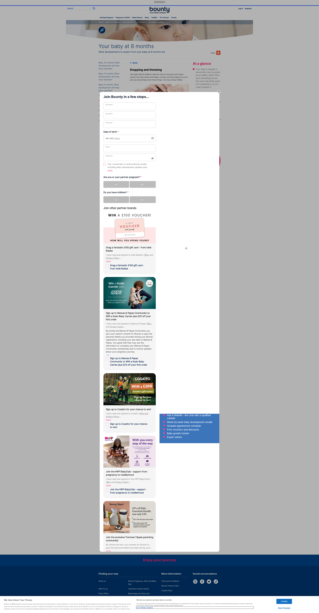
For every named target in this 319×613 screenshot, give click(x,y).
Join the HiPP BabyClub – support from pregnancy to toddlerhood (128, 491)
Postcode (109, 123)
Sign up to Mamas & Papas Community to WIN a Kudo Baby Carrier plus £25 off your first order (128, 361)
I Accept (284, 601)
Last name (109, 114)
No (116, 185)
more (110, 170)
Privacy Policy (112, 258)
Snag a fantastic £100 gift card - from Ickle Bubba (127, 267)
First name (109, 105)
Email (108, 147)
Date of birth (111, 132)
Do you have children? (116, 192)
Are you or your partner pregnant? (122, 177)
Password (109, 156)
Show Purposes (284, 608)
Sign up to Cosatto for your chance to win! (128, 425)
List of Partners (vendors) (144, 608)
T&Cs (146, 255)
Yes (142, 185)
